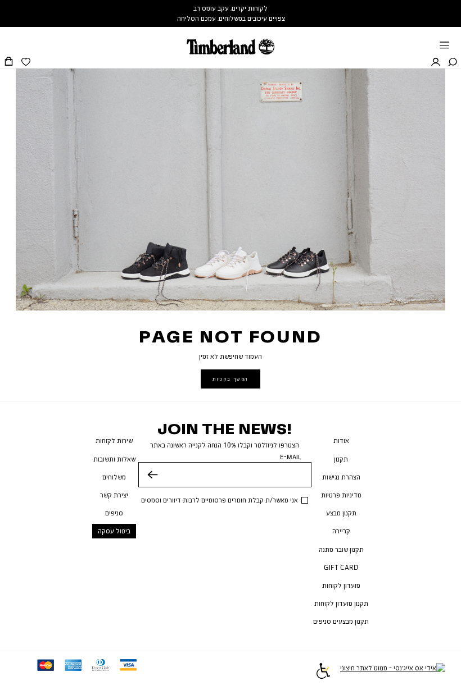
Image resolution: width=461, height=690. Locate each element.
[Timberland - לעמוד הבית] (230, 40)
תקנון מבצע (341, 513)
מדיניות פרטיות (341, 495)
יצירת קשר (114, 495)
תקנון (341, 459)
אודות (341, 440)
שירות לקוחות (114, 440)
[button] (452, 62)
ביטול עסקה (114, 531)
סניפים (114, 513)
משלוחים (114, 477)
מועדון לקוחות (341, 585)
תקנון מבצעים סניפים (341, 621)
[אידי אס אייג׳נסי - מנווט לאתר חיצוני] (392, 672)
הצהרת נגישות (341, 477)
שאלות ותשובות (114, 459)
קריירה (341, 531)
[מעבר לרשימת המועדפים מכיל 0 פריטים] (25, 62)
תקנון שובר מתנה (341, 549)
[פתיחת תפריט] (444, 46)
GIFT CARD (341, 567)
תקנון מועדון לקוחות (341, 603)
